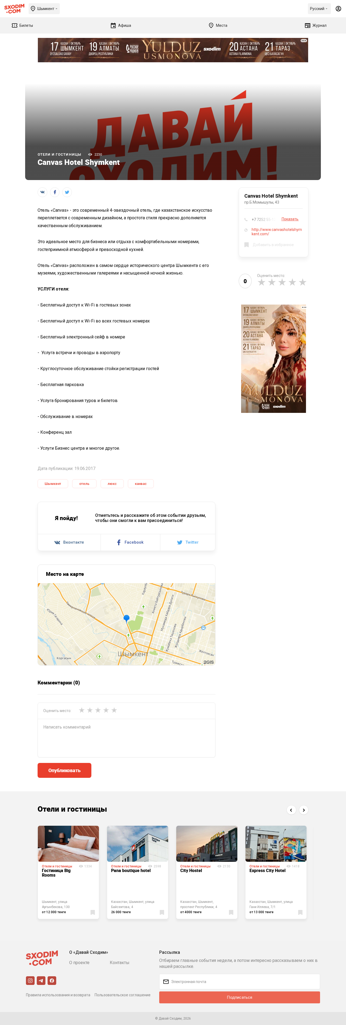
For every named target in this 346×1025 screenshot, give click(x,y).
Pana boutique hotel (131, 870)
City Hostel (191, 870)
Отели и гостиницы (59, 154)
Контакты (119, 962)
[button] (291, 810)
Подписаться (239, 997)
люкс (112, 484)
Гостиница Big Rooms (56, 872)
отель (84, 484)
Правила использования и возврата (58, 995)
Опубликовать (64, 770)
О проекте (79, 962)
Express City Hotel (267, 870)
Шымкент (53, 484)
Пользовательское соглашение (123, 995)
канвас (141, 484)
